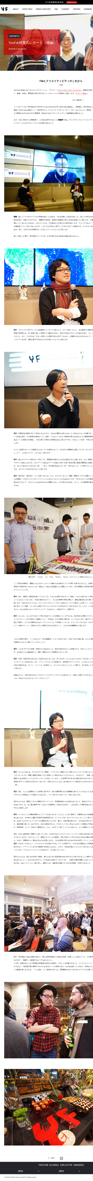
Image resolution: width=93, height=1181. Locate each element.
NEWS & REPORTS (43, 9)
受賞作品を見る (71, 2)
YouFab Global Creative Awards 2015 (69, 90)
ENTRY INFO (27, 9)
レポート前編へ (81, 93)
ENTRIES (76, 9)
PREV (53, 1158)
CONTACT (65, 9)
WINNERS (88, 9)
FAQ (56, 9)
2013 (61, 1171)
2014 (20, 1171)
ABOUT (16, 9)
